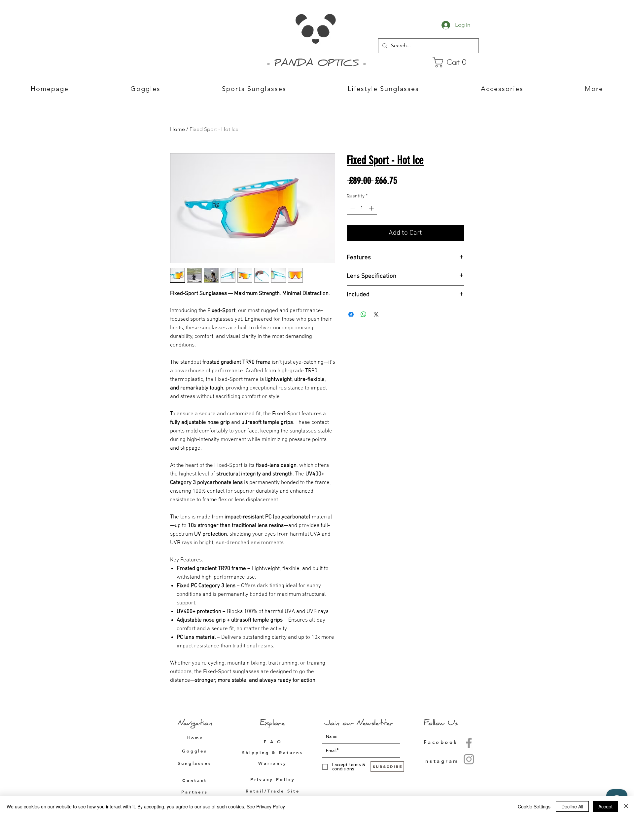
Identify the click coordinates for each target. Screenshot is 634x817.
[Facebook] (469, 743)
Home (177, 129)
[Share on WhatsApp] (364, 314)
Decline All (572, 806)
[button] (454, 62)
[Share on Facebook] (351, 314)
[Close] (626, 806)
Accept (605, 806)
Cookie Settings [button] (534, 806)
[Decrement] (352, 208)
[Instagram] (469, 759)
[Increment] (372, 208)
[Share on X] (376, 314)
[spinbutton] (362, 208)
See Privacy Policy (266, 806)
